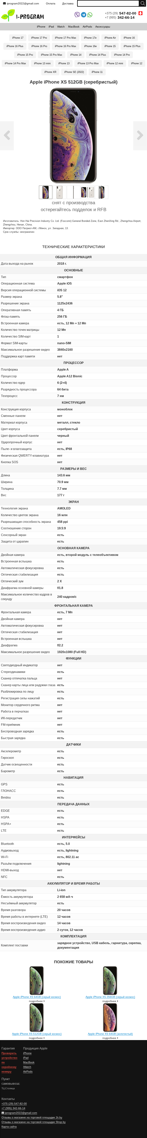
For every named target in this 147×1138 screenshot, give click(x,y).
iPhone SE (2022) (74, 72)
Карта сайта (9, 1126)
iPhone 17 (17, 37)
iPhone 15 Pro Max (51, 54)
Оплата (50, 3)
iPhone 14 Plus (97, 54)
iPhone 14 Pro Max (15, 63)
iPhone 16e (90, 46)
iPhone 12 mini (115, 63)
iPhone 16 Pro (39, 46)
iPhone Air (110, 37)
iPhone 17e (90, 37)
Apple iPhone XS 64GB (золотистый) (110, 1033)
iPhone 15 (110, 46)
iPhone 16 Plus (15, 46)
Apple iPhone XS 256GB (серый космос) (110, 996)
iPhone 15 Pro (25, 54)
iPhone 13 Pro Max (88, 63)
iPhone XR (50, 72)
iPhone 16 (129, 37)
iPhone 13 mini (42, 63)
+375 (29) (120, 13)
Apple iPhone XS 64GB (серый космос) (37, 996)
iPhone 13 (63, 63)
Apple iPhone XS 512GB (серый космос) (37, 1033)
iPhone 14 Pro (122, 54)
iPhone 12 (136, 63)
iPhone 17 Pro (39, 37)
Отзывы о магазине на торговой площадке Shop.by (34, 1122)
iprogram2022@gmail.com (23, 3)
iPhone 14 (75, 54)
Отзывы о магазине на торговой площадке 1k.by (32, 1117)
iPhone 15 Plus (132, 46)
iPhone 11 (97, 72)
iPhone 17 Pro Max (65, 37)
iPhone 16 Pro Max (65, 46)
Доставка (68, 3)
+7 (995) (120, 17)
